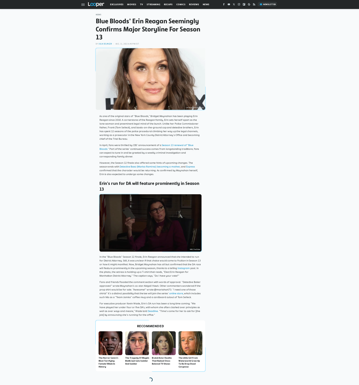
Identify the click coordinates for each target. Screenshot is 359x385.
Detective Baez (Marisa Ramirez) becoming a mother (150, 166)
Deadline (153, 311)
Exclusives (117, 4)
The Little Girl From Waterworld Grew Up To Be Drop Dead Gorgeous (189, 362)
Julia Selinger (105, 44)
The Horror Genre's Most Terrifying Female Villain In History (108, 362)
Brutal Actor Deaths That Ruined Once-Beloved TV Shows (162, 361)
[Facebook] (223, 5)
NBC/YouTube (195, 249)
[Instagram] (239, 5)
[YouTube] (228, 5)
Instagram (184, 268)
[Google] (249, 5)
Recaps (168, 4)
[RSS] (254, 5)
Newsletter (269, 4)
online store (176, 293)
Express (190, 166)
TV (141, 4)
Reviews (194, 4)
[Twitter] (234, 5)
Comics (181, 4)
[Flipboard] (244, 5)
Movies (131, 4)
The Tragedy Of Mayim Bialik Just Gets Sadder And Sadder (137, 361)
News (206, 4)
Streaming (153, 4)
